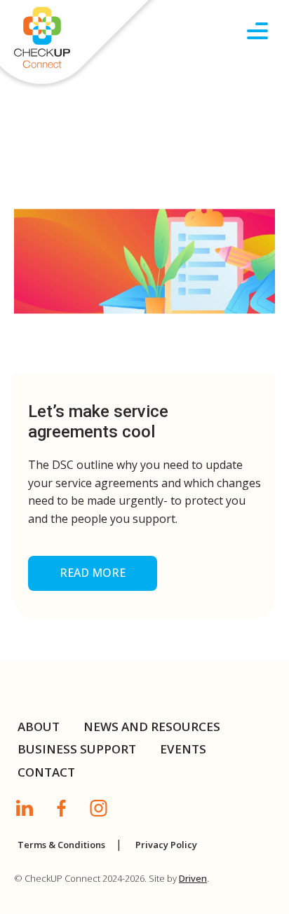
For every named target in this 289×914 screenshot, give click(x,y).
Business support (77, 749)
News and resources (151, 726)
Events (183, 749)
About (39, 726)
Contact (46, 772)
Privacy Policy (166, 844)
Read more (93, 572)
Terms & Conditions (61, 844)
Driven (193, 878)
